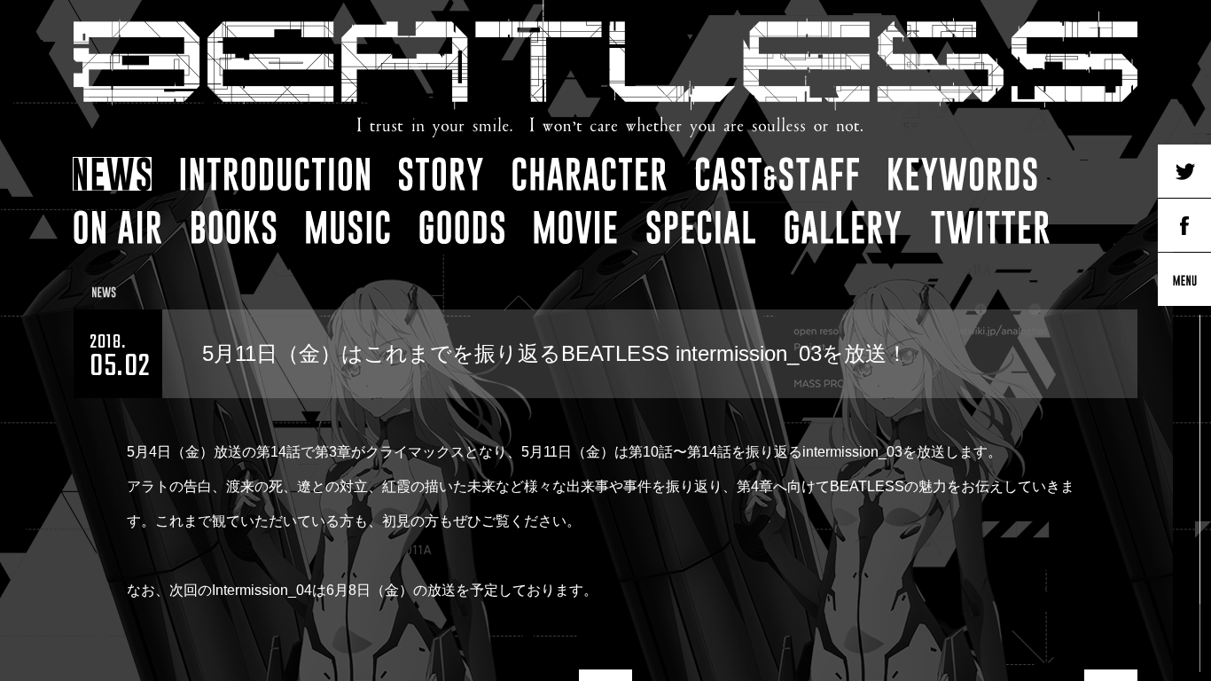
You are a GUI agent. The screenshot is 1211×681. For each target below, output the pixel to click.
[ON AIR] (118, 227)
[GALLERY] (843, 227)
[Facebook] (1184, 225)
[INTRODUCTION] (275, 174)
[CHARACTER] (589, 174)
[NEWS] (112, 174)
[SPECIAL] (700, 227)
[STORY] (441, 174)
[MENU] (1184, 279)
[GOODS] (461, 227)
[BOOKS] (234, 227)
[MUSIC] (348, 227)
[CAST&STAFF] (777, 174)
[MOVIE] (575, 227)
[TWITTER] (990, 227)
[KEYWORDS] (962, 174)
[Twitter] (1184, 171)
